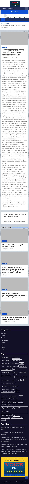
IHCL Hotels (8, 374)
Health (2, 345)
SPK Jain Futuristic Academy (12, 402)
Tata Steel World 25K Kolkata (11, 410)
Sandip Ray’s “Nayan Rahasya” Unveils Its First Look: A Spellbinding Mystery (15, 215)
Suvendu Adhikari (13, 405)
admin (16, 57)
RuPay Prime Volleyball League (9, 396)
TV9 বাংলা (16, 415)
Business (3, 333)
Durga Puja (14, 372)
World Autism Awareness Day (17, 417)
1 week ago (6, 299)
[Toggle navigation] (6, 19)
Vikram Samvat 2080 (6, 417)
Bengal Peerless (15, 363)
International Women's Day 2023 (8, 377)
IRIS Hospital (18, 377)
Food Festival (22, 372)
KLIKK (13, 380)
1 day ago (5, 248)
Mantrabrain (25, 482)
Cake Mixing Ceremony (12, 366)
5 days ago (5, 274)
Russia (20, 396)
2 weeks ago (6, 321)
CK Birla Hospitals (6, 369)
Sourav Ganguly (13, 399)
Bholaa (21, 363)
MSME (17, 391)
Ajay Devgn (6, 361)
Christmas (23, 366)
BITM (3, 366)
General (4, 47)
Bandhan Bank (16, 361)
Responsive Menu (26, 8)
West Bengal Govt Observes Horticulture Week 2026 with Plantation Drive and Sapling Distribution (14, 295)
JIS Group (5, 380)
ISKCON (24, 377)
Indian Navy (15, 374)
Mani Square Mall (5, 389)
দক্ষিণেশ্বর (3, 419)
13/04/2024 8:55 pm (8, 57)
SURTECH (4, 405)
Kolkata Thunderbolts (8, 384)
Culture (3, 335)
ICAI (3, 374)
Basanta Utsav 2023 (5, 363)
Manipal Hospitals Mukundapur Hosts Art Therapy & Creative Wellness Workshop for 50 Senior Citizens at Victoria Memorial (14, 439)
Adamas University (15, 357)
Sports (2, 349)
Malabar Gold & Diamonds (10, 387)
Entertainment (4, 340)
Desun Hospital (6, 372)
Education (3, 338)
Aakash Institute (6, 357)
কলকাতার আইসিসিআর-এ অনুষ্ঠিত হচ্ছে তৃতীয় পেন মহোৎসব (14, 221)
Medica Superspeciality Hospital (8, 391)
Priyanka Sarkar (13, 393)
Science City (4, 399)
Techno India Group (7, 415)
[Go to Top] (26, 477)
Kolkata (21, 380)
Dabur (15, 369)
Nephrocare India (5, 393)
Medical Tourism (14, 389)
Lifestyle (3, 347)
